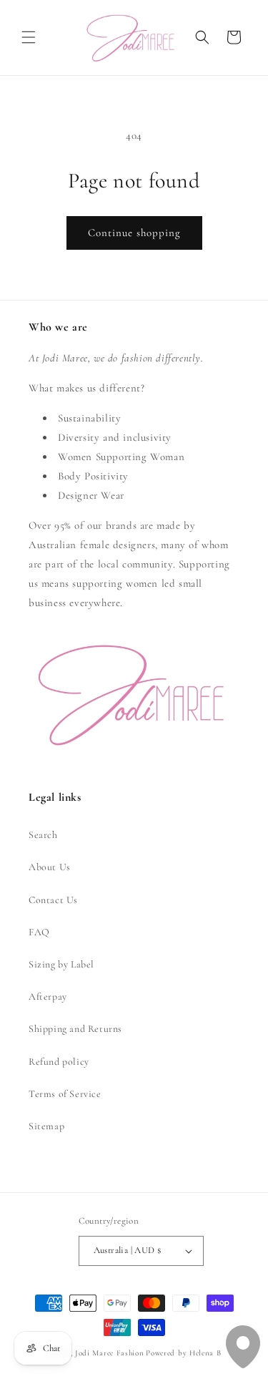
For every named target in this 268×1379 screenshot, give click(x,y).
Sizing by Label (61, 964)
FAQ (39, 932)
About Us (50, 867)
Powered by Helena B (183, 1353)
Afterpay (48, 996)
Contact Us (53, 900)
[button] (28, 37)
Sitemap (46, 1126)
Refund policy (59, 1062)
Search (43, 835)
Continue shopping (134, 232)
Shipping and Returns (75, 1029)
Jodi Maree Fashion (109, 1353)
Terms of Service (65, 1094)
